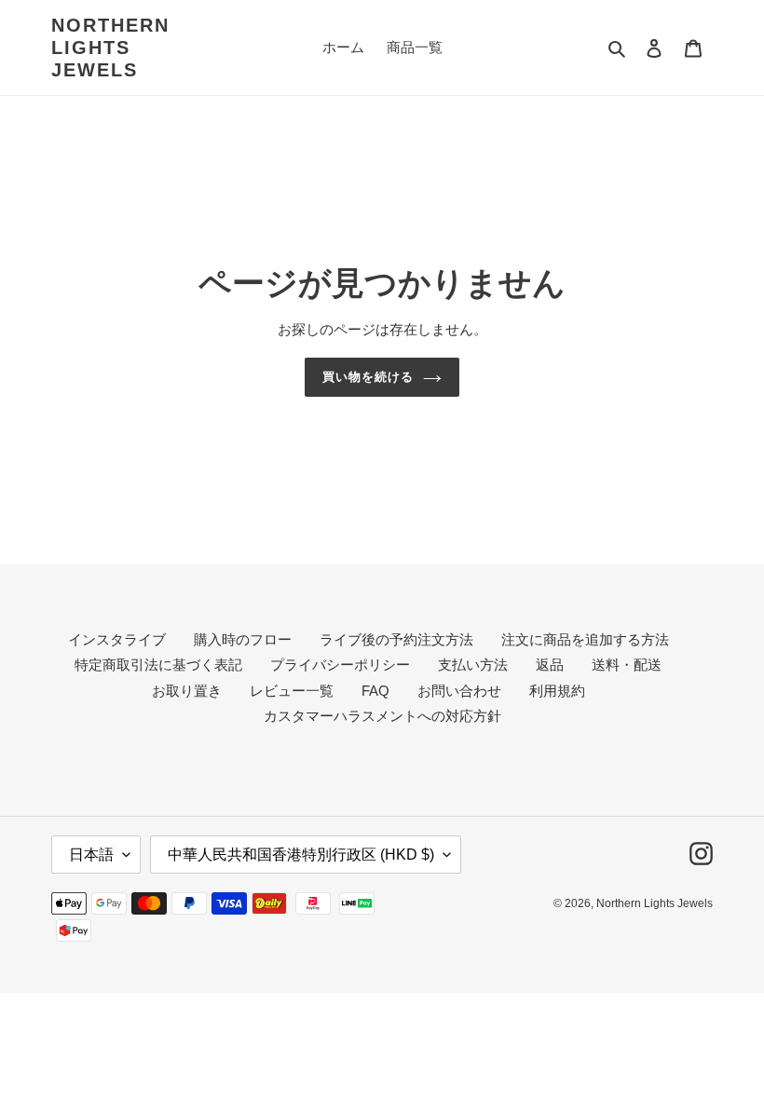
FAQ (375, 691)
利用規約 (557, 691)
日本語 (91, 854)
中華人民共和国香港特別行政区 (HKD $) (301, 854)
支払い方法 (473, 664)
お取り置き (187, 691)
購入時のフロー (243, 639)
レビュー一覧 (292, 691)
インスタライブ (117, 639)
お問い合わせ (459, 691)
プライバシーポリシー (340, 664)
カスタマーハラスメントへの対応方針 (382, 716)
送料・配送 (627, 664)
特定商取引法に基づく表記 (158, 664)
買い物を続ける (368, 377)
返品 (550, 664)
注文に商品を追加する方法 (585, 639)
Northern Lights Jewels (110, 47)
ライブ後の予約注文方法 (396, 639)
